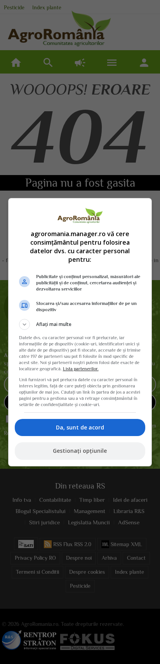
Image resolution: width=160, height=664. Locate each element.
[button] (80, 324)
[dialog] (80, 332)
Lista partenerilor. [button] (81, 368)
